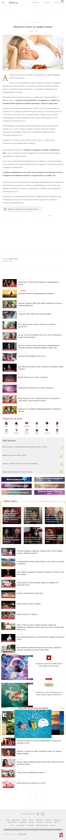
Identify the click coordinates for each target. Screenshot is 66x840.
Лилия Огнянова (13, 259)
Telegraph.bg (22, 822)
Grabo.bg (31, 822)
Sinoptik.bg (57, 820)
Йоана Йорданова (12, 654)
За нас (12, 825)
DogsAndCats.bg (12, 822)
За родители (33, 22)
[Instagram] (43, 814)
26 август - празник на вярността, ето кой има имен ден (20, 463)
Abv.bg (7, 820)
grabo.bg (21, 311)
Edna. (13, 2)
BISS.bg (56, 822)
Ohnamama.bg (16, 820)
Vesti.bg (24, 820)
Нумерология (59, 2)
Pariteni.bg (39, 822)
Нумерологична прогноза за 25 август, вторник (17, 472)
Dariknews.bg (39, 820)
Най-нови (35, 2)
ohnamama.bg (31, 290)
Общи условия (22, 834)
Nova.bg (31, 820)
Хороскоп (47, 2)
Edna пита (10, 501)
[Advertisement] (27, 233)
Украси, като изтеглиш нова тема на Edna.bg (33, 708)
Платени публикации (42, 825)
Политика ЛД (20, 825)
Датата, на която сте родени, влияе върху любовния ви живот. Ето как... (25, 447)
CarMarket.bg (48, 822)
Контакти (52, 825)
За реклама (30, 825)
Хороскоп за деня (12, 418)
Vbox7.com (49, 820)
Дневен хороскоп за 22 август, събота (14, 455)
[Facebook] (38, 814)
